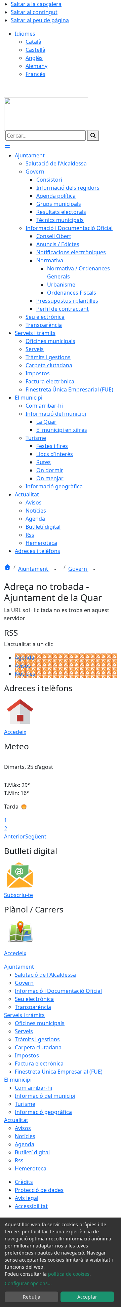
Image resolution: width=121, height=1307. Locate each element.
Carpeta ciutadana (38, 1047)
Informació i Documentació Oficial (58, 991)
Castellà (35, 49)
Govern (78, 568)
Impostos (27, 1055)
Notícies (25, 673)
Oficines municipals (40, 1023)
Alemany (36, 66)
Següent (35, 836)
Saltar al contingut (34, 12)
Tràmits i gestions (37, 1039)
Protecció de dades (39, 1190)
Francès (35, 74)
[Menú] (7, 147)
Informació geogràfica (43, 1112)
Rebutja (31, 1297)
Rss (19, 1160)
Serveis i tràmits (24, 1015)
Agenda (24, 657)
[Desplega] (55, 569)
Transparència (33, 1007)
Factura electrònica (39, 1063)
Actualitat (16, 1120)
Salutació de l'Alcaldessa (45, 974)
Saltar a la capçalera (36, 4)
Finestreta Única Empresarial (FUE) (59, 1071)
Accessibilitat (31, 1206)
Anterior (14, 836)
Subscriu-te (18, 895)
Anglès (34, 58)
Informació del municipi (45, 1095)
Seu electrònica (34, 999)
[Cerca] (93, 135)
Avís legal (26, 1198)
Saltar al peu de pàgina (40, 20)
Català (33, 41)
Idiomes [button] (25, 33)
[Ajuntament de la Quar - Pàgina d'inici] (46, 113)
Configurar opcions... (28, 1283)
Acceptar (87, 1297)
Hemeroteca (30, 1168)
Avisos (23, 665)
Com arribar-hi (33, 1087)
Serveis (24, 1031)
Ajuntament (33, 568)
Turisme (25, 1104)
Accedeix (15, 732)
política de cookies (68, 1274)
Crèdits (24, 1182)
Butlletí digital (32, 1152)
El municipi (18, 1079)
